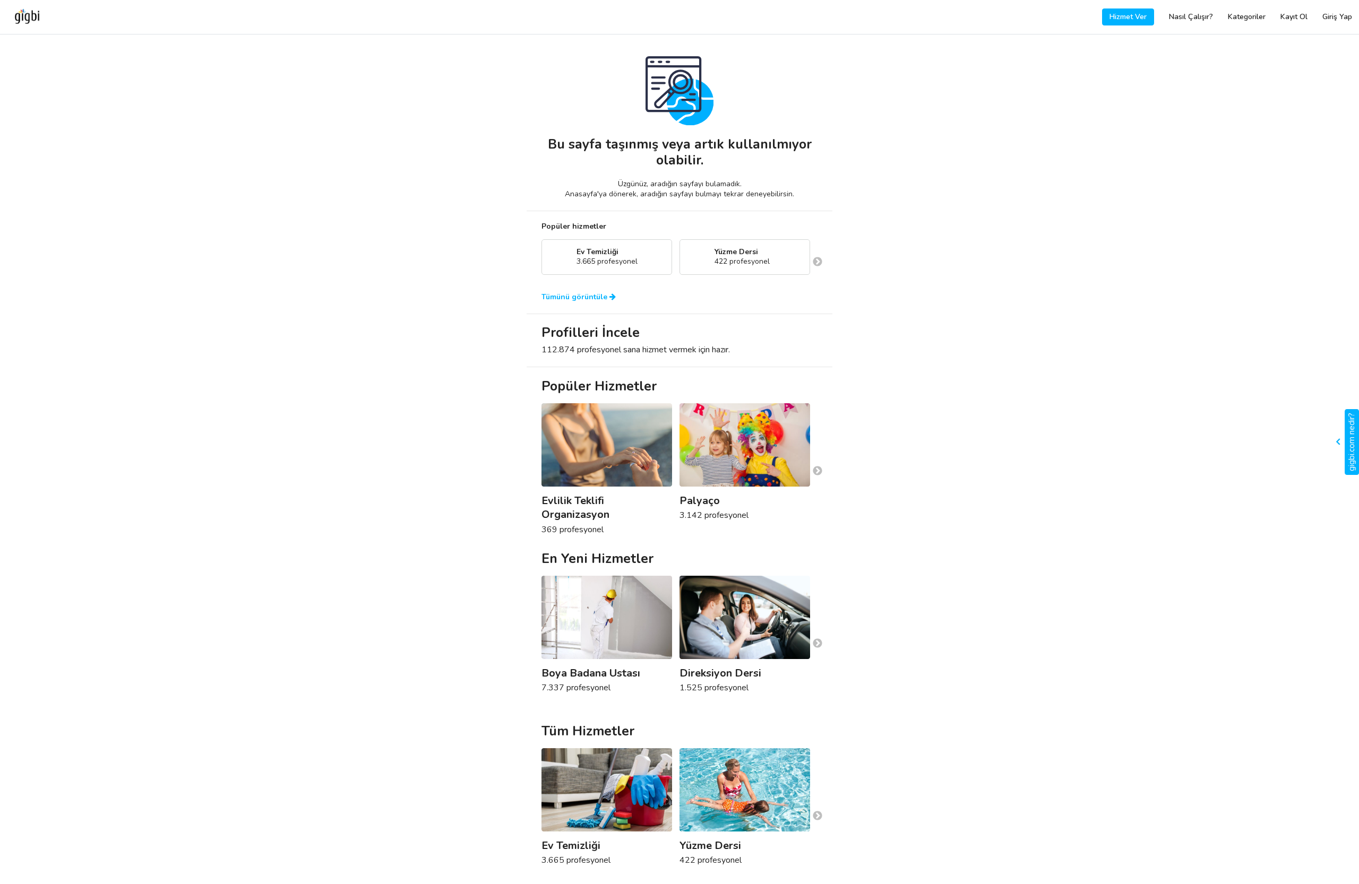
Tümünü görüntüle (575, 297)
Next (817, 262)
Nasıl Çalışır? (1191, 17)
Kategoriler (1247, 17)
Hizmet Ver (1128, 17)
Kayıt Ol (1294, 17)
